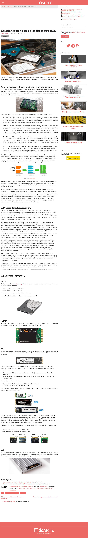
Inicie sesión (5, 501)
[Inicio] (46, 3)
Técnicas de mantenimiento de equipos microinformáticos (71, 12)
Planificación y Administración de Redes (73, 127)
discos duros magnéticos (19, 284)
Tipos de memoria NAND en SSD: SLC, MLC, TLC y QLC (17, 482)
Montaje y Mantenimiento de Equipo (73, 112)
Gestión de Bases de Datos (73, 81)
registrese (12, 501)
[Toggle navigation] (3, 2)
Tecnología (9, 6)
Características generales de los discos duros (45, 497)
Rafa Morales (5, 33)
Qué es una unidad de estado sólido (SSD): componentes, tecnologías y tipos (23, 484)
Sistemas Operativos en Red (73, 142)
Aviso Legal (44, 533)
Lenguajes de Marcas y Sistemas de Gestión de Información (73, 96)
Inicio (3, 6)
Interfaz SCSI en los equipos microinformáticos (73, 15)
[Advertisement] (29, 19)
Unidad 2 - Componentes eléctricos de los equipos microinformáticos (71, 9)
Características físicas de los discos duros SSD (21, 486)
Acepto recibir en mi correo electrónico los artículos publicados (73, 32)
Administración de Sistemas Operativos (73, 66)
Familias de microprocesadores (69, 19)
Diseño (49, 533)
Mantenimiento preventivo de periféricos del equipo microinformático (72, 17)
